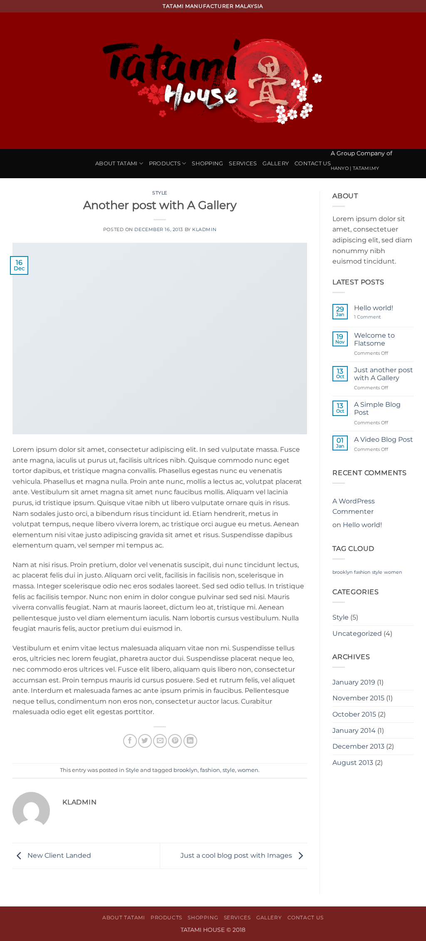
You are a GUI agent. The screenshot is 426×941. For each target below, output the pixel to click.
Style (159, 193)
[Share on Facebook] (130, 741)
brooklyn (185, 770)
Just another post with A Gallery (383, 374)
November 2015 (358, 698)
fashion (210, 770)
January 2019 (353, 682)
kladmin (204, 229)
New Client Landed (58, 855)
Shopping (207, 163)
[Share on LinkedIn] (190, 741)
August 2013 (352, 763)
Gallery (276, 163)
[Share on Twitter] (145, 741)
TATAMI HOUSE (203, 930)
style (229, 770)
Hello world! (373, 308)
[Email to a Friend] (160, 741)
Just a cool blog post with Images (237, 855)
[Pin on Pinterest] (175, 741)
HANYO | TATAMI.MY (355, 168)
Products (165, 163)
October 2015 (354, 714)
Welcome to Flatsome (374, 339)
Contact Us (313, 163)
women (248, 770)
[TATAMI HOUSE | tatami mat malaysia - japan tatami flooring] (213, 80)
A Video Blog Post (383, 439)
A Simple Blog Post (377, 408)
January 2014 (354, 730)
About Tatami (116, 163)
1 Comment (374, 317)
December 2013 (358, 746)
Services (243, 163)
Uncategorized (357, 633)
